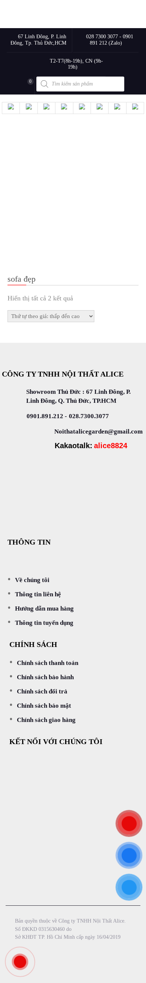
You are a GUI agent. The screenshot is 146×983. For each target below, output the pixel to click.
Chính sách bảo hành (45, 677)
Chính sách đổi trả (42, 691)
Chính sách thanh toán (47, 662)
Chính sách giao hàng (46, 719)
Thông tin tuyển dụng (44, 622)
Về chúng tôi (32, 580)
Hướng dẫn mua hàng (44, 608)
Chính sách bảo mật (44, 705)
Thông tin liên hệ (38, 594)
